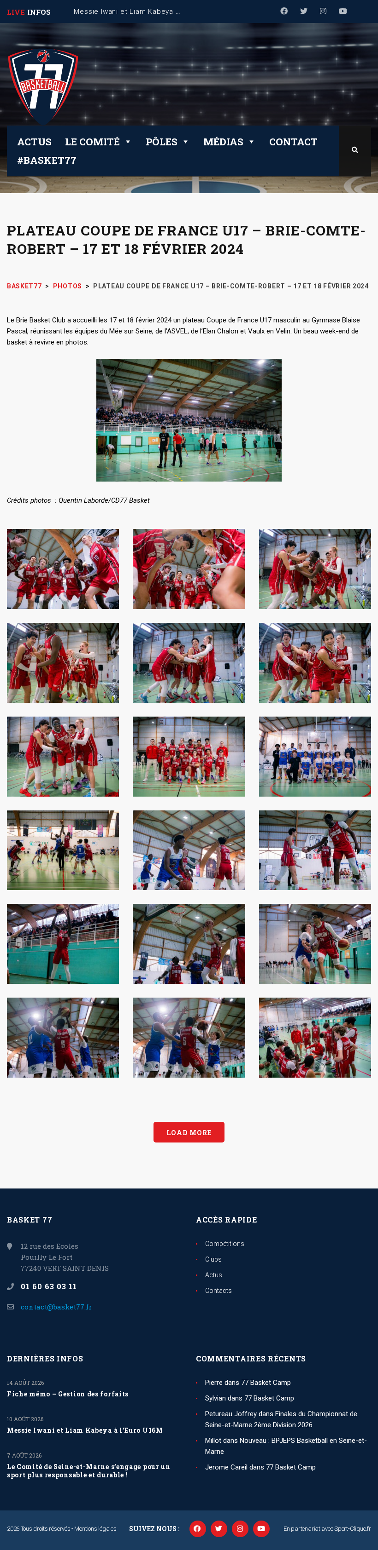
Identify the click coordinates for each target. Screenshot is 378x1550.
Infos (39, 12)
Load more (189, 1132)
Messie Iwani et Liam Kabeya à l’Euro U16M (85, 1430)
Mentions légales (95, 1528)
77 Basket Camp (266, 1382)
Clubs (213, 1259)
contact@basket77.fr (56, 1306)
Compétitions (224, 1243)
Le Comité (92, 141)
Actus (34, 141)
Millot (213, 1440)
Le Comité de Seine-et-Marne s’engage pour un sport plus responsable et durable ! (89, 1471)
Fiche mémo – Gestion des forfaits (68, 1394)
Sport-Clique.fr (352, 1528)
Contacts (218, 1290)
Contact (293, 141)
